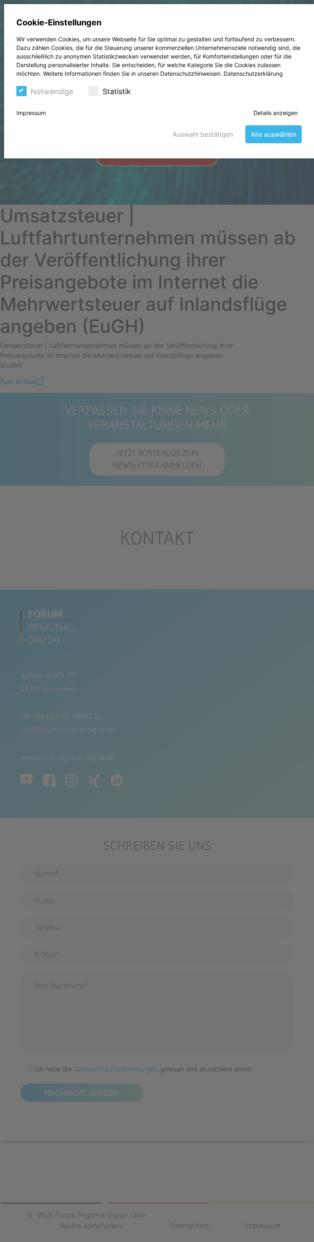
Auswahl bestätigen (203, 134)
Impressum (31, 112)
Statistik (117, 91)
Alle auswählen (273, 134)
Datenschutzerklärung (253, 73)
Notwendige (52, 91)
